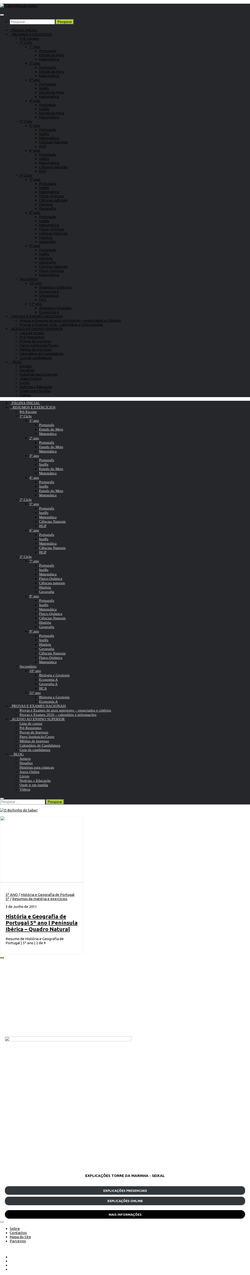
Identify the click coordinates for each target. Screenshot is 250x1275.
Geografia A (49, 295)
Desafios (27, 370)
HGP (43, 146)
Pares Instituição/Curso (39, 345)
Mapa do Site (20, 1237)
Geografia (47, 208)
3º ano (34, 80)
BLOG (16, 362)
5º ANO (12, 895)
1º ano (34, 47)
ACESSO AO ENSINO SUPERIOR (36, 329)
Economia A (49, 291)
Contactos (18, 1233)
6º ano (34, 150)
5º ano (34, 125)
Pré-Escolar (29, 38)
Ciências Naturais (53, 142)
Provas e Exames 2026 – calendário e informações (61, 324)
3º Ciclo (26, 175)
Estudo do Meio (51, 55)
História (45, 204)
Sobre (15, 1228)
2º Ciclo (26, 121)
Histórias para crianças (38, 374)
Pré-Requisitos (32, 337)
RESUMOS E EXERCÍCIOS (31, 34)
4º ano (34, 101)
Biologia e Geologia (55, 287)
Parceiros (18, 1241)
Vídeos (25, 395)
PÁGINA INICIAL (23, 30)
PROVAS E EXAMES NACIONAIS (36, 316)
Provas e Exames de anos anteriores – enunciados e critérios (70, 320)
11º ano (35, 304)
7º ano (34, 179)
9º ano (34, 246)
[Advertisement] (125, 997)
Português (47, 51)
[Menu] (2, 15)
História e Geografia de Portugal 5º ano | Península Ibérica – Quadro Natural (42, 922)
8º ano (34, 213)
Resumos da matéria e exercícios (39, 899)
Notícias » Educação (36, 387)
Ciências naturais (53, 200)
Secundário (29, 279)
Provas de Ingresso (35, 341)
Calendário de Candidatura (41, 353)
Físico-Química (51, 196)
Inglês (44, 88)
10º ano (35, 283)
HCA (42, 300)
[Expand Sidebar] (2, 957)
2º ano (34, 63)
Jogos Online (30, 378)
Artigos (26, 366)
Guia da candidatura (36, 358)
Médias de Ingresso (35, 349)
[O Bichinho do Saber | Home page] (19, 6)
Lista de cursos (32, 333)
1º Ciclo (26, 42)
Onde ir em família (35, 391)
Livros (25, 383)
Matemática (49, 59)
